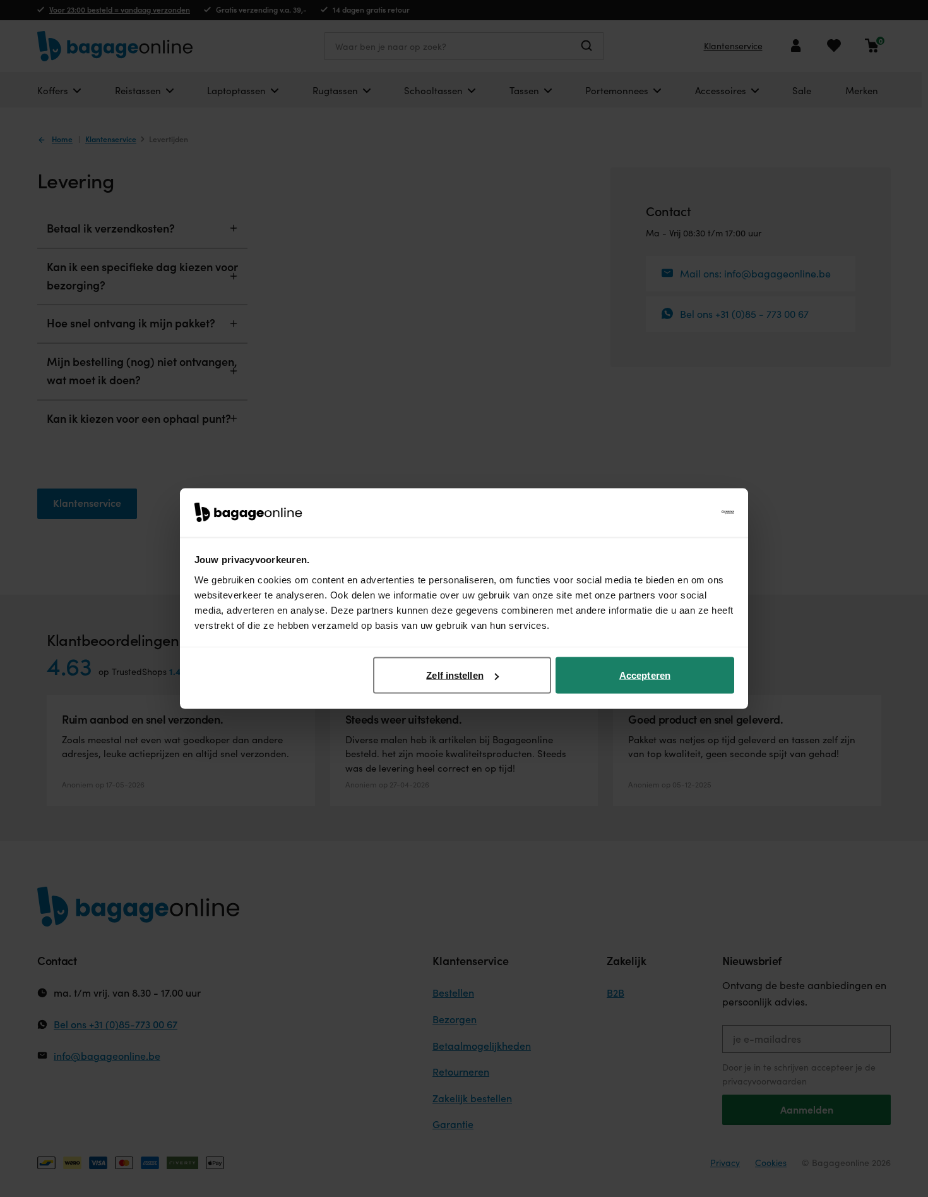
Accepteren (644, 675)
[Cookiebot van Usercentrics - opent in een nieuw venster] (679, 512)
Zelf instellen (454, 675)
